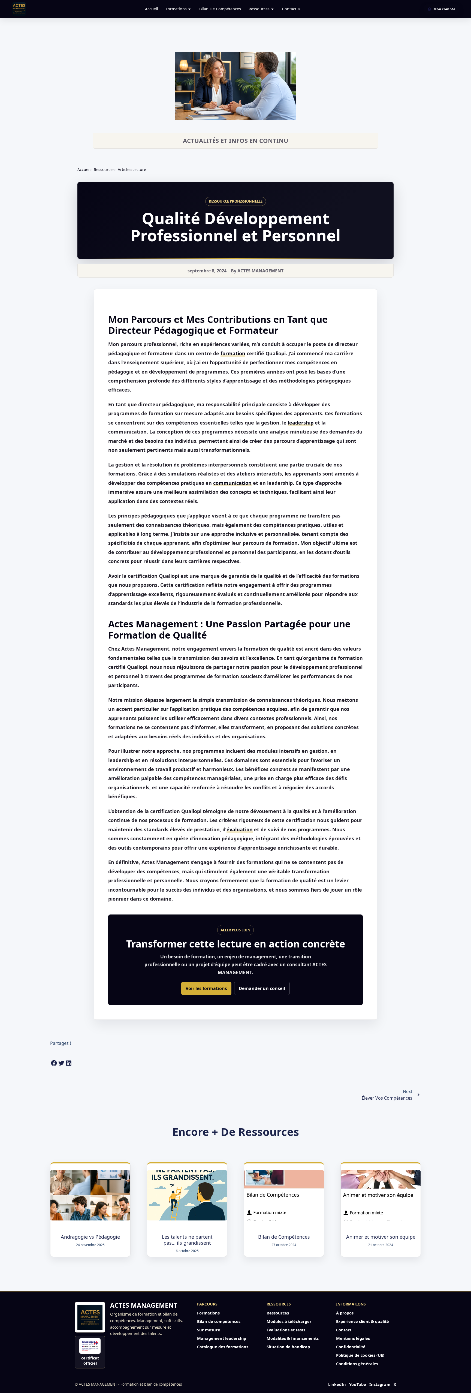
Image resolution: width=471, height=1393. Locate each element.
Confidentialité (351, 1346)
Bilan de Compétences (284, 1236)
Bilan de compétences (220, 8)
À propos (345, 1313)
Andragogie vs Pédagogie (90, 1236)
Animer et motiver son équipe (380, 1236)
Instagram (379, 1384)
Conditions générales (357, 1363)
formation (233, 353)
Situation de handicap (288, 1346)
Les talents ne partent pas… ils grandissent (187, 1239)
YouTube (357, 1384)
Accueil (151, 8)
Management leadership (221, 1338)
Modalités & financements (293, 1338)
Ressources (259, 8)
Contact (289, 8)
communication (232, 483)
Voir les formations (206, 988)
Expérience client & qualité (362, 1321)
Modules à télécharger (289, 1321)
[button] (54, 1063)
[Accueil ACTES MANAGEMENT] (90, 1317)
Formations (176, 8)
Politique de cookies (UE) (360, 1355)
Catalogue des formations (222, 1346)
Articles (132, 169)
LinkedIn (337, 1384)
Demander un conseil (262, 988)
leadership (300, 422)
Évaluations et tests (286, 1329)
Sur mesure (208, 1329)
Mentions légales (353, 1338)
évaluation (240, 829)
